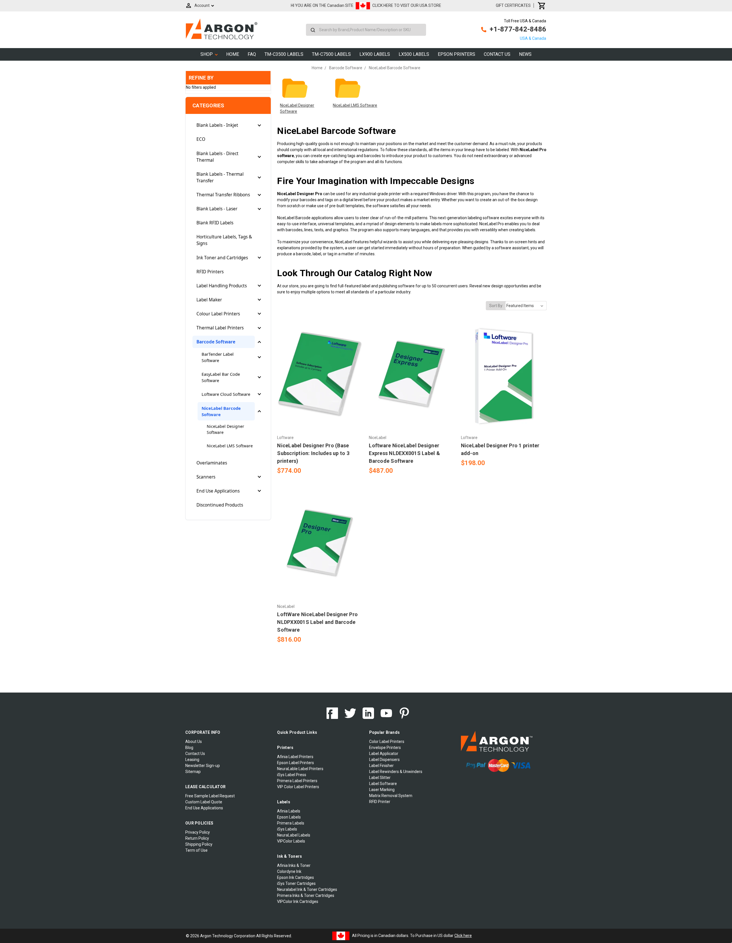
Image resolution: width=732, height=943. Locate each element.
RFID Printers (210, 272)
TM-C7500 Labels (331, 54)
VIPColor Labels (291, 841)
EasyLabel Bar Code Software (221, 377)
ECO (200, 139)
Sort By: (496, 305)
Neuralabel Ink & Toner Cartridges (307, 889)
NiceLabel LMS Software (230, 445)
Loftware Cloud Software (226, 394)
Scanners (205, 477)
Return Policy (197, 838)
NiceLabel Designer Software (225, 429)
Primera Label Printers (297, 780)
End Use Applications (218, 491)
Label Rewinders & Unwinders (395, 771)
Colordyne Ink (289, 871)
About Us (193, 741)
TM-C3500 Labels (283, 54)
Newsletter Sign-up (202, 765)
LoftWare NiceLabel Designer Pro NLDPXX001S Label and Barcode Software (317, 622)
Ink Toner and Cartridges (222, 258)
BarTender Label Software (218, 357)
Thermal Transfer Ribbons (223, 195)
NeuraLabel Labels (293, 835)
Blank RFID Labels (214, 223)
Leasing (192, 759)
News (525, 54)
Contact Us (497, 54)
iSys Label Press (291, 774)
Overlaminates (211, 463)
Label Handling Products (221, 286)
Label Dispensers (384, 759)
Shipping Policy (198, 844)
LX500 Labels (414, 54)
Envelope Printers (385, 747)
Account (202, 5)
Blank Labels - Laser (216, 209)
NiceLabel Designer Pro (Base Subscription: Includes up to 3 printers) (313, 453)
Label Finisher (381, 765)
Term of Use (196, 850)
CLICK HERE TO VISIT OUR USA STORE (406, 5)
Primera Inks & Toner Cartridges (305, 895)
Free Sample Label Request (210, 796)
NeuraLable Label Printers (300, 768)
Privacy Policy (197, 832)
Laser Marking (382, 789)
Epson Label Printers (295, 762)
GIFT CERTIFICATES (513, 5)
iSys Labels (287, 829)
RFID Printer (379, 801)
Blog (189, 747)
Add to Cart (320, 385)
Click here (463, 935)
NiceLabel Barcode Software (221, 411)
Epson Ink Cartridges (295, 877)
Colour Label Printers (218, 314)
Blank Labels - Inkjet (217, 125)
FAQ (252, 54)
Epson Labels (289, 817)
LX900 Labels (374, 54)
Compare (318, 375)
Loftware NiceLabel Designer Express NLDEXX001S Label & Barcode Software (404, 453)
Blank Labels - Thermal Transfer (220, 177)
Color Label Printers (386, 741)
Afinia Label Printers (295, 756)
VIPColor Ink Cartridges (297, 901)
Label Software (383, 783)
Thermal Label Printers (220, 328)
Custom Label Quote (203, 802)
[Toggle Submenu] (259, 125)
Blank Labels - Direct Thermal (217, 157)
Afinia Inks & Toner (294, 865)
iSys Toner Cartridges (296, 883)
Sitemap (193, 771)
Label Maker (209, 300)
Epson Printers (456, 54)
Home (232, 54)
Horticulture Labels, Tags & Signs (224, 240)
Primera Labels (290, 823)
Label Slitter (380, 777)
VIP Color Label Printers (298, 786)
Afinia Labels (288, 811)
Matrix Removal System (390, 795)
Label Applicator (383, 753)
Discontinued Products (219, 505)
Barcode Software (215, 342)
